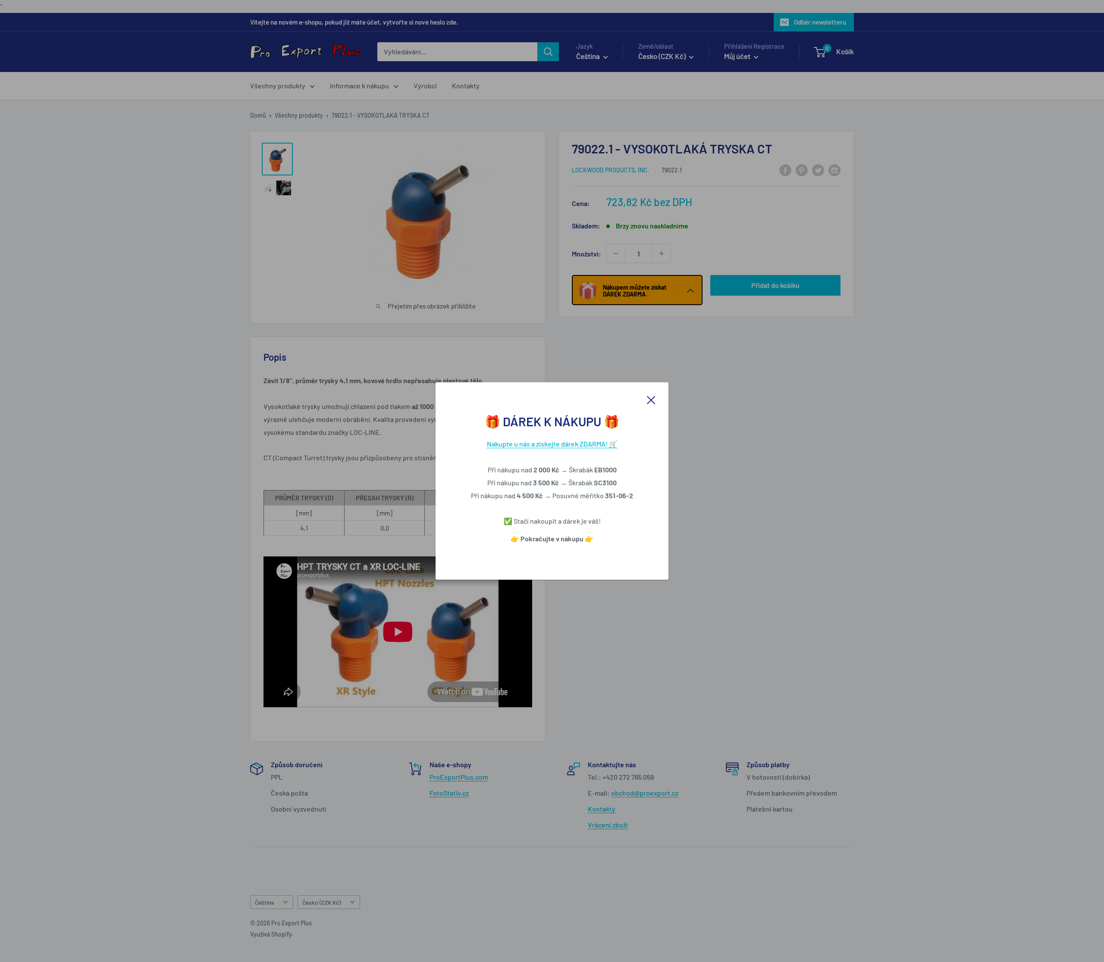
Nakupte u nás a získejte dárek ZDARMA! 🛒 (552, 444)
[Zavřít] (651, 399)
